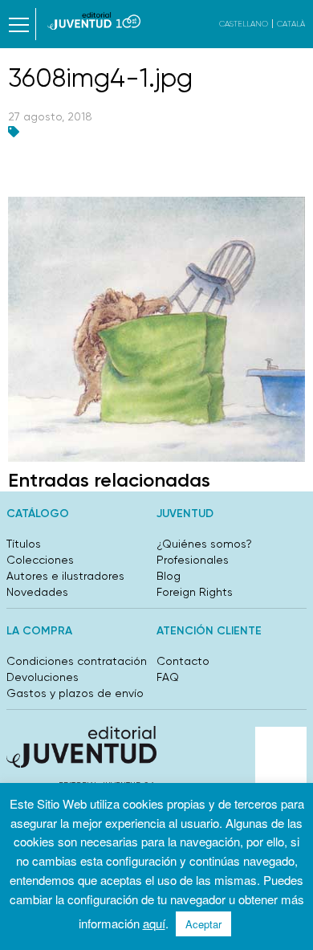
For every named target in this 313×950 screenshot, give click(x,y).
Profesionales (192, 559)
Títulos (23, 543)
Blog (168, 575)
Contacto (182, 660)
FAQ (167, 677)
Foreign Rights (194, 591)
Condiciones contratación (76, 660)
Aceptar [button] (203, 924)
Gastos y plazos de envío (75, 693)
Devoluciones (42, 677)
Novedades (37, 591)
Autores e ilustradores (65, 575)
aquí (154, 923)
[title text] (94, 21)
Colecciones (40, 559)
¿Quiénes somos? (204, 543)
